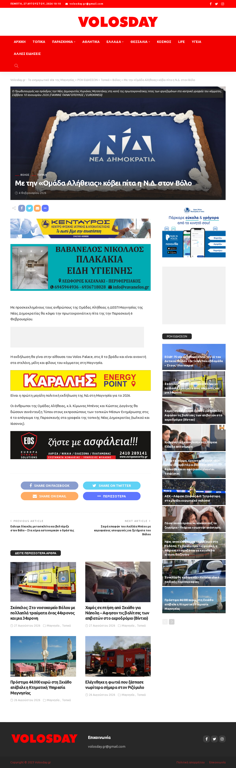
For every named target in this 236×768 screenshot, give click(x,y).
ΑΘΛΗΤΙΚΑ (91, 42)
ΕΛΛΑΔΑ (113, 42)
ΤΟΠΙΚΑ (38, 42)
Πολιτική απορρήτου (191, 762)
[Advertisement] (77, 337)
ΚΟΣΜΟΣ (164, 42)
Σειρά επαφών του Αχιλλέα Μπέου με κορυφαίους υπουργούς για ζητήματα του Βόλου (122, 530)
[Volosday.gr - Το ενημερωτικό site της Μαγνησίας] (118, 22)
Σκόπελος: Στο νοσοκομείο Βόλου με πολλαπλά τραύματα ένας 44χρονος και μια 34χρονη (42, 613)
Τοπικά (42, 175)
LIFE (181, 42)
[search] (16, 66)
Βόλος (25, 175)
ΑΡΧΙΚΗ (20, 42)
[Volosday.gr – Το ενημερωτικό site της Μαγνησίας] (44, 738)
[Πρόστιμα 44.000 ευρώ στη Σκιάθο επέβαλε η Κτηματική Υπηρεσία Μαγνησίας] (43, 656)
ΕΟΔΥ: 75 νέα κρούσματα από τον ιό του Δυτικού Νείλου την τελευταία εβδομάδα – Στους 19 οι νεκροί (194, 361)
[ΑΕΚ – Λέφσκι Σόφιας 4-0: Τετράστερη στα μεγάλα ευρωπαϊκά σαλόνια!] (194, 492)
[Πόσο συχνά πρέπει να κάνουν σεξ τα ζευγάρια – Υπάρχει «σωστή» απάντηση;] (194, 519)
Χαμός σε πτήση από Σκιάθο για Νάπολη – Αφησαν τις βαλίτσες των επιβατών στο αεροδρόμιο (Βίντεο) (117, 613)
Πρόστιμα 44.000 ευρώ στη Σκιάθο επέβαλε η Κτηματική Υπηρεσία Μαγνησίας (41, 687)
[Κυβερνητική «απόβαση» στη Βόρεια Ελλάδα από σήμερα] (194, 438)
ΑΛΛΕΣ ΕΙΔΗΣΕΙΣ (27, 54)
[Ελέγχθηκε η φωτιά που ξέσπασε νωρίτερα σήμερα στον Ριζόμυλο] (118, 656)
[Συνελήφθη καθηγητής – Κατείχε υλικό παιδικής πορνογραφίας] (194, 573)
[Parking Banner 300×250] (194, 230)
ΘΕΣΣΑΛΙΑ (139, 42)
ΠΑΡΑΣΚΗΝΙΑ (62, 42)
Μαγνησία (53, 625)
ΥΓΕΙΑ (196, 42)
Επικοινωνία (217, 762)
